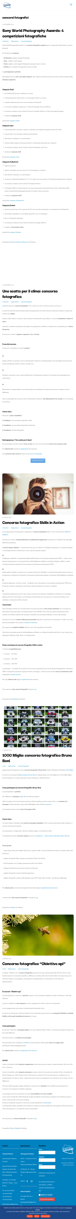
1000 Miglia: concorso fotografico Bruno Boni (37, 758)
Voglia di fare (15, 41)
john (4, 766)
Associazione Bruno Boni (27, 775)
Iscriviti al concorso (38, 460)
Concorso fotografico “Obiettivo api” (33, 963)
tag (35, 689)
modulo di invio (16, 674)
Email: (40, 1164)
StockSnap (14, 699)
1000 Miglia (69, 770)
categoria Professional (16, 200)
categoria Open (14, 157)
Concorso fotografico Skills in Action (33, 522)
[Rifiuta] (74, 1212)
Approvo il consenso (46, 1195)
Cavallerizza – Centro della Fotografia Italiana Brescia (52, 836)
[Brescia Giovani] (7, 9)
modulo (26, 1042)
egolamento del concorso (50, 888)
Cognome (41, 1157)
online (21, 796)
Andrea (13, 907)
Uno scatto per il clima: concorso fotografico (30, 293)
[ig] (27, 1181)
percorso (49, 804)
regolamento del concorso (28, 1050)
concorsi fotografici (26, 41)
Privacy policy (45, 1216)
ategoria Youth (15, 121)
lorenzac (5, 41)
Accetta (29, 1216)
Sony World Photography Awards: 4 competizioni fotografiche (33, 33)
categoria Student (15, 232)
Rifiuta (37, 1216)
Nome (40, 1149)
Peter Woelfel (15, 1128)
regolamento (24, 449)
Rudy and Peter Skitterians (19, 242)
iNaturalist (47, 1103)
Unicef (4, 306)
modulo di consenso (30, 622)
